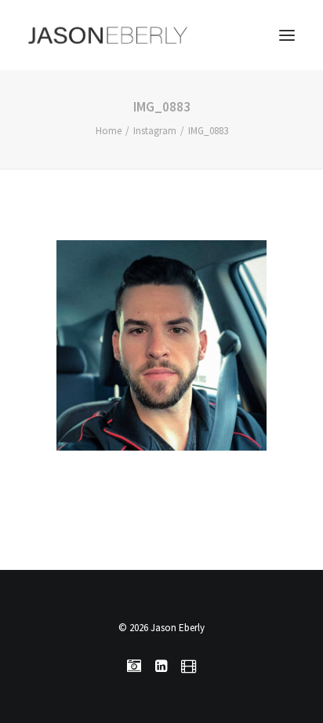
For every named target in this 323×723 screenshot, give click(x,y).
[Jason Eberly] (107, 35)
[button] (287, 35)
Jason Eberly (178, 627)
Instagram (154, 130)
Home (109, 130)
